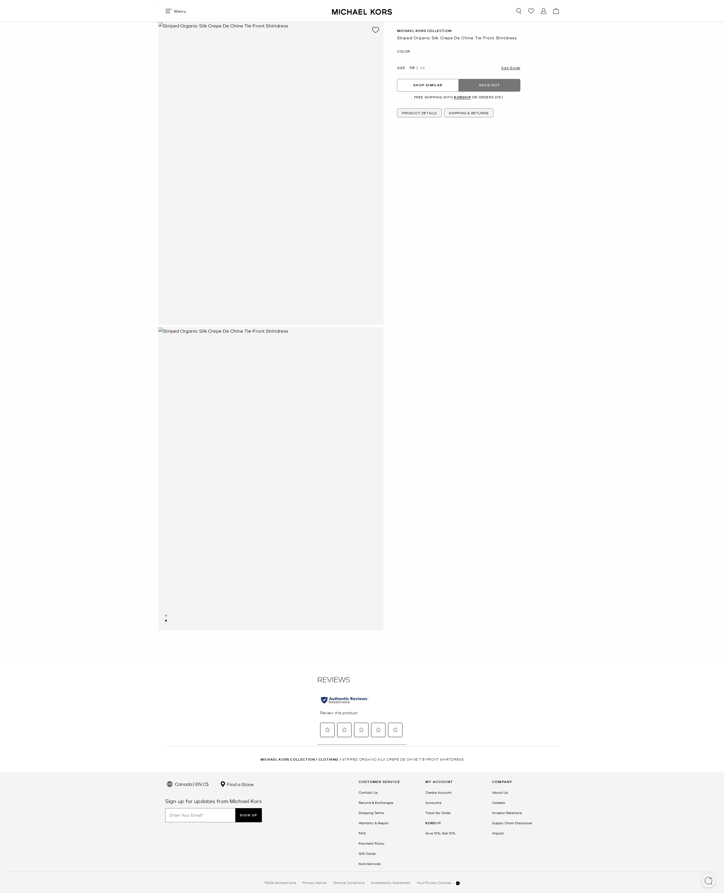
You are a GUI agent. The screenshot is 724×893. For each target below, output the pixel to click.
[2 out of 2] (166, 620)
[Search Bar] (519, 11)
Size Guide (510, 67)
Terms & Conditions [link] (349, 882)
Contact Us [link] (368, 792)
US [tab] (422, 67)
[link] (433, 823)
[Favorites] (531, 11)
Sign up (248, 815)
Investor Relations (507, 812)
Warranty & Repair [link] (374, 823)
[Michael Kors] (362, 10)
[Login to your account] (543, 11)
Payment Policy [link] (372, 843)
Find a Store (240, 784)
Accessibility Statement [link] (390, 882)
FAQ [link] (362, 833)
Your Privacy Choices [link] (434, 882)
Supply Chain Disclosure (512, 823)
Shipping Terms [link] (371, 812)
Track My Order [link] (438, 812)
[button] (708, 881)
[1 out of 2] (166, 615)
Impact (498, 833)
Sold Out (489, 85)
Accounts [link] (433, 802)
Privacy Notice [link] (314, 882)
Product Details (419, 113)
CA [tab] (412, 67)
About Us (500, 792)
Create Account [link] (438, 792)
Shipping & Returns (469, 113)
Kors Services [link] (370, 863)
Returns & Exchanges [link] (376, 802)
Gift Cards (367, 853)
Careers (498, 802)
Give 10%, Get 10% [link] (440, 833)
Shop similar (427, 85)
